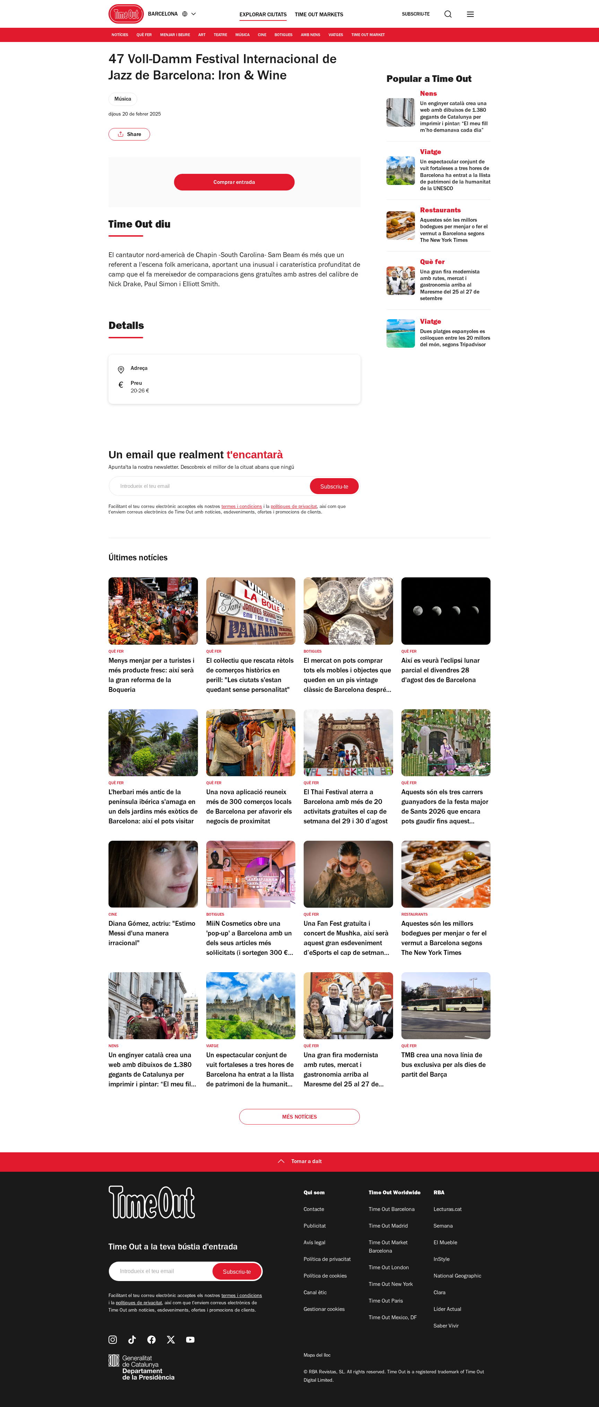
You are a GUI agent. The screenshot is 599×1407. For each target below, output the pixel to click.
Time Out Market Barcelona (388, 1247)
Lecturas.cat (448, 1210)
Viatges (336, 35)
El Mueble (445, 1243)
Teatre (220, 35)
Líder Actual (447, 1310)
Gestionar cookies (324, 1310)
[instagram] (112, 1340)
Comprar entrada (234, 183)
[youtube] (190, 1340)
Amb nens (310, 35)
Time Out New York (391, 1285)
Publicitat (315, 1226)
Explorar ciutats (263, 15)
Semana (443, 1226)
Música (242, 35)
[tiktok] (132, 1340)
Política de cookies (325, 1276)
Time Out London (389, 1268)
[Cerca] (448, 14)
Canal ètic (315, 1293)
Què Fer (144, 35)
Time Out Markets (319, 15)
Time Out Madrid (388, 1226)
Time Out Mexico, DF (393, 1318)
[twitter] (171, 1340)
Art (202, 35)
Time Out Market (368, 35)
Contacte (314, 1210)
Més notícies (299, 1117)
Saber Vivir (446, 1326)
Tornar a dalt (307, 1162)
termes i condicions (242, 507)
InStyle (442, 1260)
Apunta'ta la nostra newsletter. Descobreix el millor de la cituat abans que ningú (201, 468)
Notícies (120, 35)
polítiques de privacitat (294, 507)
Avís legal (314, 1243)
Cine (262, 35)
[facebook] (151, 1340)
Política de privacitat (327, 1260)
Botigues (284, 35)
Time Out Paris (386, 1301)
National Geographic (457, 1276)
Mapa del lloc (317, 1356)
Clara (439, 1293)
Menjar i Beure (175, 35)
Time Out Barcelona (392, 1210)
